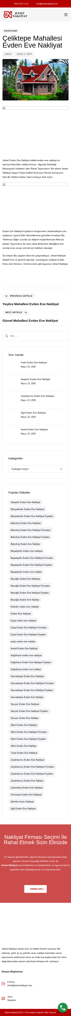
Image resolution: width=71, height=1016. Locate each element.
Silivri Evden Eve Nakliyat (24, 725)
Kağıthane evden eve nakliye (26, 669)
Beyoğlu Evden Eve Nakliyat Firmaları (30, 585)
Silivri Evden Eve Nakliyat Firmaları (29, 732)
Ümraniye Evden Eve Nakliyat (26, 794)
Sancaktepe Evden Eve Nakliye (27, 697)
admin (8, 54)
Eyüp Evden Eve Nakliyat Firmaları (29, 627)
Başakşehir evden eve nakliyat (26, 551)
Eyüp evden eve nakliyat (23, 620)
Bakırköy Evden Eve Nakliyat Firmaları (31, 530)
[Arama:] (35, 336)
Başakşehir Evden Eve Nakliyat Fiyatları (31, 565)
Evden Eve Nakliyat (21, 613)
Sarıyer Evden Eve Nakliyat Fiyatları (29, 711)
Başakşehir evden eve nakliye (26, 571)
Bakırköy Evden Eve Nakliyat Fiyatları (30, 537)
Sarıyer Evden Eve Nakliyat (25, 704)
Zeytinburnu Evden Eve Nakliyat (27, 759)
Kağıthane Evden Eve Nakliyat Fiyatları (31, 662)
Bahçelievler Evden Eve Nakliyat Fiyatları (32, 516)
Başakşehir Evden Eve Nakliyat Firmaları (32, 558)
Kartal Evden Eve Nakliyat (24, 648)
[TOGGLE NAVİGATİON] (57, 15)
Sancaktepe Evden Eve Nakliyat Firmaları (32, 683)
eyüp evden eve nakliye (23, 641)
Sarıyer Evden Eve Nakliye (24, 718)
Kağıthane (10, 31)
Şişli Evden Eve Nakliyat (23, 808)
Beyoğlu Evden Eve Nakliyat (25, 578)
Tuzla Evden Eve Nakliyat (24, 752)
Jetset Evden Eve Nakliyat (16, 160)
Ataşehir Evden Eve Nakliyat (25, 502)
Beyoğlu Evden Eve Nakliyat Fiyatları (30, 592)
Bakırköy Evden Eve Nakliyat (26, 523)
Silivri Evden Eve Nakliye (23, 746)
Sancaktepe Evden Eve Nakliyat (27, 676)
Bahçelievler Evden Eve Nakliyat (27, 509)
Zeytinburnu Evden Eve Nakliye (27, 780)
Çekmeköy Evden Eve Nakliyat (27, 787)
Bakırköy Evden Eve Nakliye (25, 544)
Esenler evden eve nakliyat (25, 606)
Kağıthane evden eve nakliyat (26, 655)
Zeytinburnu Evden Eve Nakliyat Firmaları (32, 766)
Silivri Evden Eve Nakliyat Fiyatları (28, 739)
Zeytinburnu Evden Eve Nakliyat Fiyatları (32, 773)
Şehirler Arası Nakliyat (22, 801)
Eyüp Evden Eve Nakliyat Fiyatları (28, 634)
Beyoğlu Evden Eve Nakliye (25, 599)
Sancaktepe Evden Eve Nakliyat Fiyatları (32, 690)
